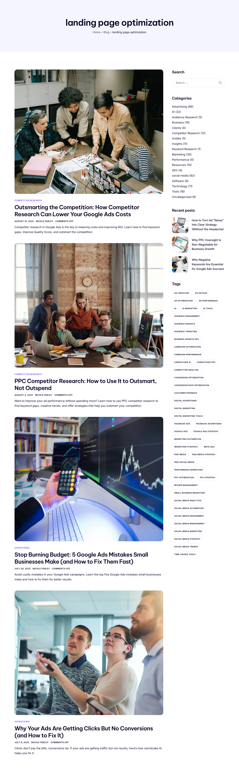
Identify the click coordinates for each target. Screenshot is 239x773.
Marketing (178, 154)
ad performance (208, 301)
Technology (179, 186)
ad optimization (183, 301)
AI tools (208, 308)
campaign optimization (187, 347)
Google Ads (181, 431)
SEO (175, 170)
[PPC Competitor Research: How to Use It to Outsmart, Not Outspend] (89, 305)
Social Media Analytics (187, 500)
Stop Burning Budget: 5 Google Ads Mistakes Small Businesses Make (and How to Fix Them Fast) (81, 558)
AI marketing (189, 308)
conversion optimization (188, 377)
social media (180, 175)
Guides (176, 138)
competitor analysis (186, 370)
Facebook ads (182, 423)
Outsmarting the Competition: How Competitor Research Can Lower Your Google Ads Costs (77, 211)
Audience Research (185, 117)
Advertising (22, 547)
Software (178, 181)
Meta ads (209, 447)
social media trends (186, 546)
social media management (189, 523)
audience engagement (187, 316)
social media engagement (189, 516)
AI (173, 112)
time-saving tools (185, 554)
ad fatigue (201, 293)
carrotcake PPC (206, 362)
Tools (175, 191)
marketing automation (187, 439)
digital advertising (185, 400)
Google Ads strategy (206, 431)
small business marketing (189, 493)
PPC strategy (207, 477)
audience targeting (185, 331)
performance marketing (188, 470)
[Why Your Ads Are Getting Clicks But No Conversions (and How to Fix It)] (89, 652)
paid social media (184, 462)
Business (178, 122)
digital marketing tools (188, 416)
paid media (180, 454)
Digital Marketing (184, 408)
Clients (176, 128)
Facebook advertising (209, 423)
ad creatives (181, 293)
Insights (177, 143)
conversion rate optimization (191, 385)
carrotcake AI (182, 362)
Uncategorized (181, 197)
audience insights (184, 324)
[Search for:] (198, 82)
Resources (179, 165)
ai (175, 308)
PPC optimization (184, 477)
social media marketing (188, 531)
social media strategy (187, 539)
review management (186, 485)
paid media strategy (203, 454)
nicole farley (44, 221)
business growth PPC (186, 339)
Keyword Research (184, 149)
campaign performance (188, 354)
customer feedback (185, 393)
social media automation (189, 508)
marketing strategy (186, 447)
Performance (180, 159)
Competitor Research (28, 200)
